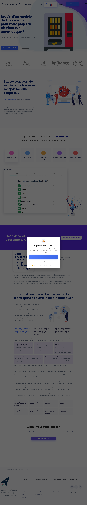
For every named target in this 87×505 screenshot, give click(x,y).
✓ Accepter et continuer (43, 257)
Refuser (43, 261)
